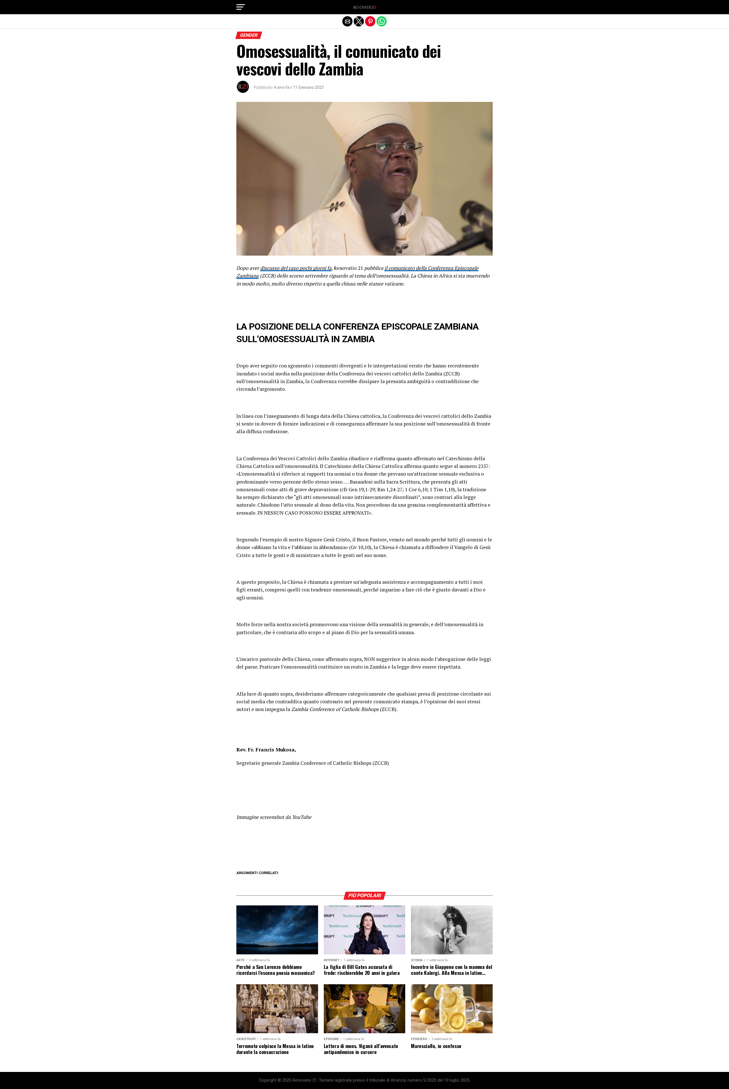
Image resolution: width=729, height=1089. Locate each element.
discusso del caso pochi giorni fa (295, 268)
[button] (240, 7)
